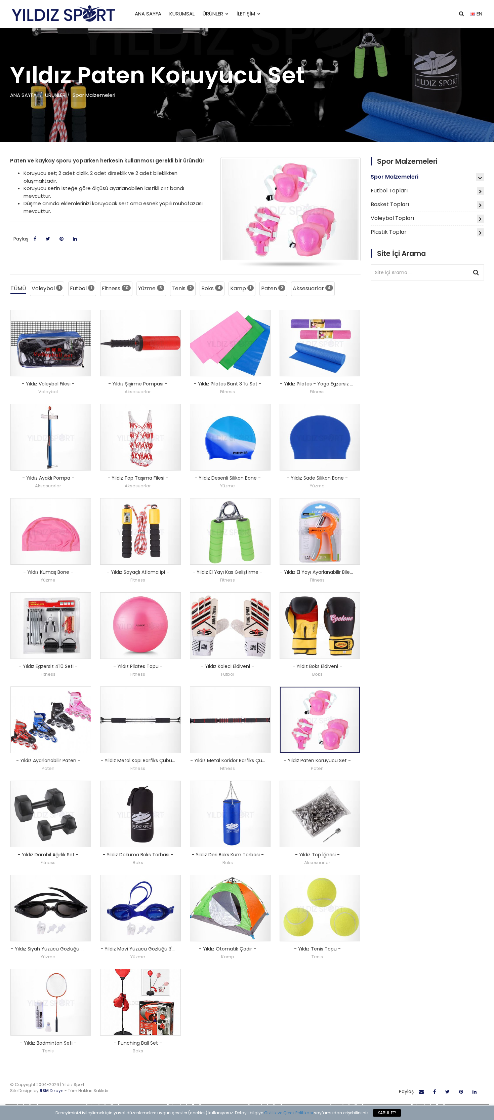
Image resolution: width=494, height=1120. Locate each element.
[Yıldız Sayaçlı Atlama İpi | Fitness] (140, 531)
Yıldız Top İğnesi (317, 854)
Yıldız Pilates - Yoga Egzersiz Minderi (325, 383)
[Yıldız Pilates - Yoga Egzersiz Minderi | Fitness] (320, 343)
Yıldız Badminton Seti (48, 1043)
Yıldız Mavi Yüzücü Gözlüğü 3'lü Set (145, 948)
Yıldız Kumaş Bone (48, 572)
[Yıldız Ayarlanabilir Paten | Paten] (51, 720)
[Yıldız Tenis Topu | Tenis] (320, 908)
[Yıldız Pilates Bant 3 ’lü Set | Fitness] (230, 343)
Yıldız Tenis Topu (317, 948)
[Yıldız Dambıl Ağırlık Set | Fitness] (51, 814)
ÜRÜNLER (213, 13)
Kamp (240, 288)
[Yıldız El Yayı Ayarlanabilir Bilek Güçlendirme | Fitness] (320, 531)
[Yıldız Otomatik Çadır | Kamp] (230, 908)
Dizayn (52, 1090)
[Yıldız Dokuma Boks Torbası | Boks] (140, 814)
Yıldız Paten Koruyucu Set (317, 760)
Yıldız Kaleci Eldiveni (227, 666)
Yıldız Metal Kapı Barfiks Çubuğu (141, 760)
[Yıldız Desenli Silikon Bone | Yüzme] (230, 437)
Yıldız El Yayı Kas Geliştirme (227, 572)
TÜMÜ (18, 288)
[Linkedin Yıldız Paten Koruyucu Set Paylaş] (75, 239)
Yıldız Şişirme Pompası (137, 383)
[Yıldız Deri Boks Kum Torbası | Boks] (230, 814)
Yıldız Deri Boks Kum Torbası (228, 854)
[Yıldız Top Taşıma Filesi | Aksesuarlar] (140, 437)
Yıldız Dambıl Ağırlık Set (48, 854)
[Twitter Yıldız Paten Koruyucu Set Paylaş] (48, 239)
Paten (272, 288)
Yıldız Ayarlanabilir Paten (48, 760)
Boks (210, 288)
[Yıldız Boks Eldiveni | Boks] (320, 626)
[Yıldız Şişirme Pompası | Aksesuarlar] (140, 343)
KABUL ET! (387, 1113)
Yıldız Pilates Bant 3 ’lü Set (227, 383)
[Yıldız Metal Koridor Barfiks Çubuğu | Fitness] (230, 720)
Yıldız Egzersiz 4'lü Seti (48, 666)
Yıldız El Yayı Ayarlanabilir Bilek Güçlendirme (334, 572)
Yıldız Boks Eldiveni (317, 666)
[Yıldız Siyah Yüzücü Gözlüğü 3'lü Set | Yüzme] (51, 908)
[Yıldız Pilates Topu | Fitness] (140, 626)
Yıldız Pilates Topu (138, 666)
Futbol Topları (389, 190)
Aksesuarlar (312, 288)
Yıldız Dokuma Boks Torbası (138, 854)
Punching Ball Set (138, 1043)
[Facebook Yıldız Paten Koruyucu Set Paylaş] (35, 239)
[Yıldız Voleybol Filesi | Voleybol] (51, 343)
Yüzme (150, 288)
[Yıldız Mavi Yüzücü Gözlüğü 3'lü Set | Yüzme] (140, 908)
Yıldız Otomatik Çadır (227, 948)
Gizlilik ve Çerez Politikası (288, 1113)
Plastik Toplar (389, 232)
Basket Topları (390, 204)
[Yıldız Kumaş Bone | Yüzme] (51, 531)
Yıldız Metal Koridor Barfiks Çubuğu (234, 760)
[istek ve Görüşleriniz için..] (421, 1092)
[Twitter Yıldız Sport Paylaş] (447, 1092)
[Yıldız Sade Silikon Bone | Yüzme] (320, 437)
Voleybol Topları (392, 218)
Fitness (115, 288)
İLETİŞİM (246, 13)
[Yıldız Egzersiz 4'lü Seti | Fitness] (51, 626)
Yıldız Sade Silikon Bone (317, 478)
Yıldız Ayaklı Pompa (48, 478)
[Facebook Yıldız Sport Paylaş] (434, 1092)
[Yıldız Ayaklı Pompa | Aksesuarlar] (51, 437)
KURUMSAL (182, 13)
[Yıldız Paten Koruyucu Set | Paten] (320, 719)
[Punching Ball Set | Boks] (140, 1002)
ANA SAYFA (148, 13)
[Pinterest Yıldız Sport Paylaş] (461, 1092)
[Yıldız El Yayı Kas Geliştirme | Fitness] (230, 531)
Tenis (182, 288)
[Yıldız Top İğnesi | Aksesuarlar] (320, 814)
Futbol (81, 288)
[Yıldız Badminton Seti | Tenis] (51, 1002)
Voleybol (46, 288)
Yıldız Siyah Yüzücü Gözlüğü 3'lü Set (56, 948)
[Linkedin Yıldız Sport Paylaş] (474, 1092)
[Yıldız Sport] (63, 13)
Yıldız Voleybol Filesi (48, 383)
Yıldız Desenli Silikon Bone (228, 478)
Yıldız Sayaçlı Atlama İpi (138, 572)
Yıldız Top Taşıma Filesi (138, 478)
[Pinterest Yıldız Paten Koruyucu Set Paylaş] (61, 239)
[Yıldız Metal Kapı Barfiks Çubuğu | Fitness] (140, 720)
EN (478, 13)
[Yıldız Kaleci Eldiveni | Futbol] (230, 626)
